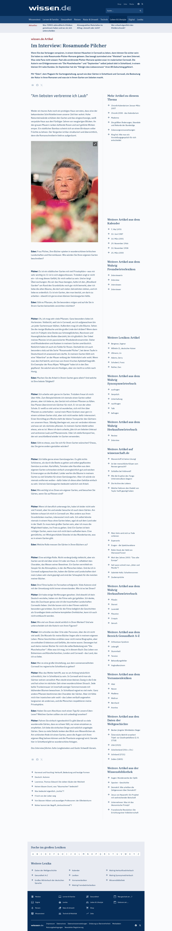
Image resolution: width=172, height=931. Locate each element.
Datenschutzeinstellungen (77, 924)
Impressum (50, 924)
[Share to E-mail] (32, 85)
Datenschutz (61, 924)
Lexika (140, 19)
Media (131, 4)
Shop (119, 4)
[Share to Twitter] (41, 85)
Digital (132, 19)
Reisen (77, 19)
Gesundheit (66, 19)
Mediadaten (116, 924)
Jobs (125, 4)
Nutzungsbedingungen (54, 927)
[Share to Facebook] (37, 85)
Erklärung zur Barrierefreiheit (99, 924)
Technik (104, 19)
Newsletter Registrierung (74, 927)
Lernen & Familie (51, 19)
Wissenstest (34, 19)
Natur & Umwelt (90, 19)
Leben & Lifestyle (118, 19)
